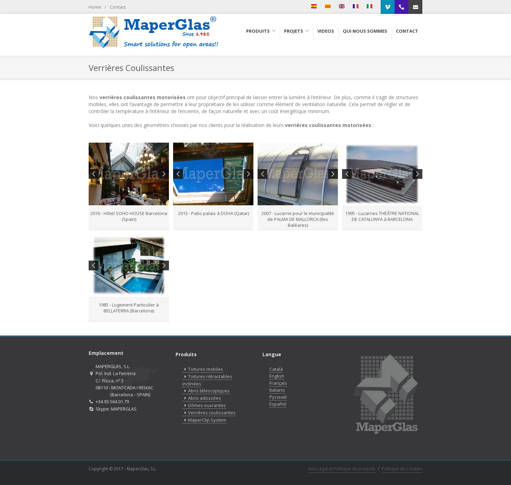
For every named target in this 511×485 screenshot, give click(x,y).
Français (278, 383)
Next (164, 174)
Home (95, 7)
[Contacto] (415, 7)
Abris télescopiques (209, 391)
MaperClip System (207, 420)
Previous (93, 174)
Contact (118, 7)
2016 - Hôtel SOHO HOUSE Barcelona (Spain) (128, 216)
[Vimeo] (388, 7)
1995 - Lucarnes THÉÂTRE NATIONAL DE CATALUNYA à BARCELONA (382, 216)
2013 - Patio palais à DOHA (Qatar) (213, 213)
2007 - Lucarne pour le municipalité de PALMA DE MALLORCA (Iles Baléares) (297, 219)
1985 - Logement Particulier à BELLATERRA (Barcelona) (129, 308)
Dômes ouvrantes (207, 405)
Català (276, 369)
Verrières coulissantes (212, 413)
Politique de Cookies (402, 469)
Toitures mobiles (205, 369)
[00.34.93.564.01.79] (401, 7)
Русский (278, 397)
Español (277, 404)
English (276, 376)
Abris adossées (204, 398)
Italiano (277, 390)
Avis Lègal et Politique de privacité (341, 469)
